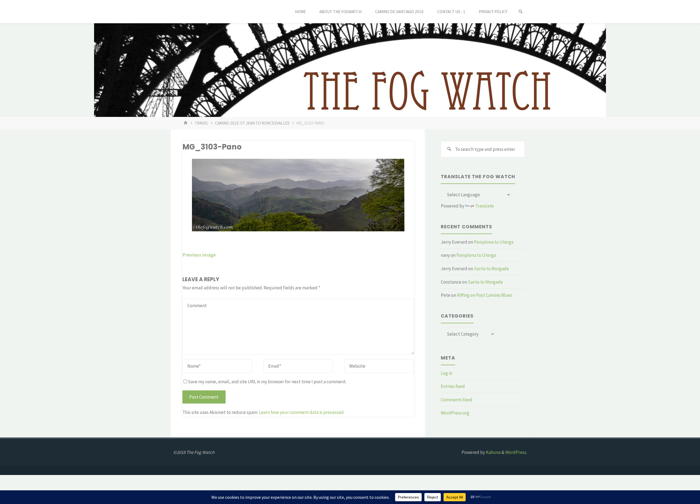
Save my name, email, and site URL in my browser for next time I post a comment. (267, 382)
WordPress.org (455, 413)
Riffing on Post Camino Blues (484, 295)
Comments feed (456, 400)
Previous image (199, 255)
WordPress (515, 452)
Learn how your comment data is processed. (302, 412)
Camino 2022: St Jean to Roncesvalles (252, 123)
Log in (446, 373)
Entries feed (453, 386)
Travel (201, 123)
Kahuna (493, 452)
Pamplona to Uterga (494, 242)
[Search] (520, 11)
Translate (484, 206)
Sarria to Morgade (491, 269)
